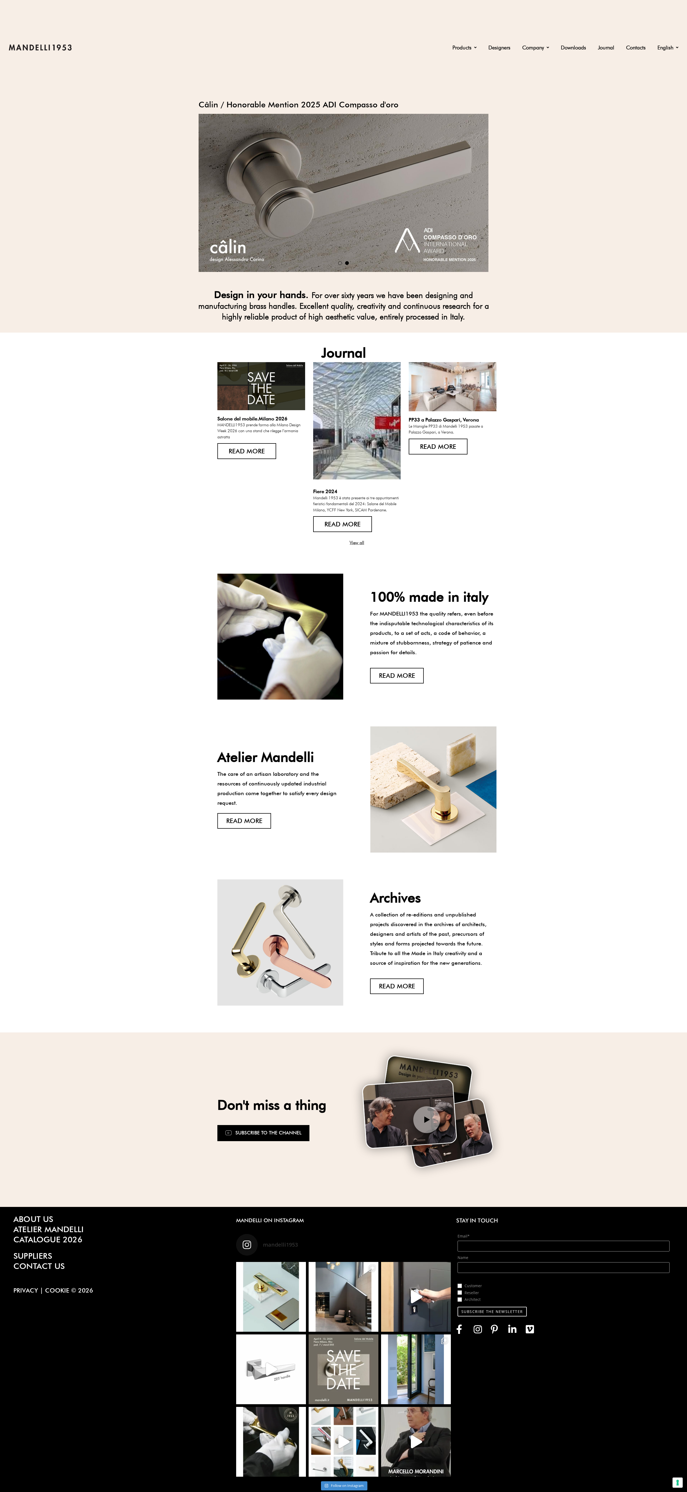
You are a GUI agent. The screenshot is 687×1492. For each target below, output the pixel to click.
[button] (465, 47)
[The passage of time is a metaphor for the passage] (271, 1369)
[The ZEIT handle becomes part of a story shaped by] (343, 1297)
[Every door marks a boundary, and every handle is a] (416, 1297)
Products (462, 47)
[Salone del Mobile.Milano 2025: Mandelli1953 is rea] (343, 1442)
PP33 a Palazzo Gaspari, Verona (444, 420)
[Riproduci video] (426, 1119)
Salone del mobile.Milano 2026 (252, 418)
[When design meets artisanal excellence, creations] (271, 1442)
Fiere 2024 (325, 491)
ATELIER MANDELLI (48, 1229)
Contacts (636, 47)
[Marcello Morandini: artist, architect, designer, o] (416, 1442)
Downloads (573, 47)
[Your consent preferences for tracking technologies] (678, 1483)
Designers (499, 47)
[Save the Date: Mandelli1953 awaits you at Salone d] (343, 1369)
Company (533, 47)
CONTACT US (39, 1266)
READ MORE (247, 451)
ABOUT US (33, 1219)
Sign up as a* (470, 1279)
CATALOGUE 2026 (47, 1239)
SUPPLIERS (32, 1256)
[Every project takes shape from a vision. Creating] (271, 1297)
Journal (606, 47)
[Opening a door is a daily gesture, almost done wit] (416, 1369)
